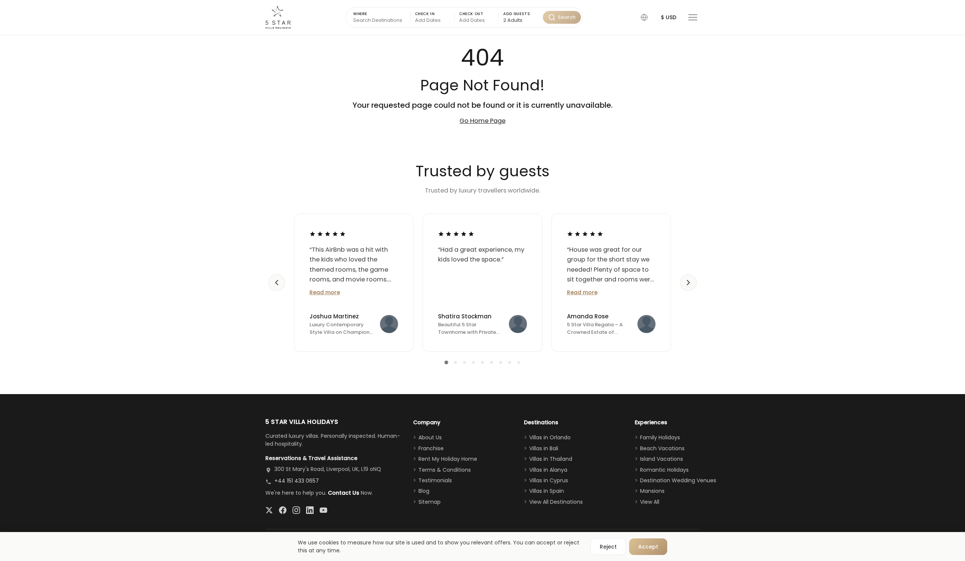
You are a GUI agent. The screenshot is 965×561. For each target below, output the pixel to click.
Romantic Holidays (664, 470)
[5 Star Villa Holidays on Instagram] (296, 510)
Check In (425, 14)
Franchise (431, 448)
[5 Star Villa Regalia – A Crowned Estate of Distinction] (646, 324)
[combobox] (520, 20)
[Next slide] (688, 282)
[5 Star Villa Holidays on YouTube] (323, 510)
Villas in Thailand (550, 459)
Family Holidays (660, 437)
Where (360, 14)
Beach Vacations (662, 448)
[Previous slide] (276, 282)
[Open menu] (693, 17)
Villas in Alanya (548, 470)
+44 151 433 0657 (296, 481)
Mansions (652, 491)
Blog (423, 491)
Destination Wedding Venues (678, 480)
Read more (324, 292)
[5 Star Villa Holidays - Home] (278, 17)
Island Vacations (661, 459)
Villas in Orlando (550, 437)
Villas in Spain (546, 491)
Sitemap (429, 502)
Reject (608, 546)
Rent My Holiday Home (447, 459)
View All (649, 502)
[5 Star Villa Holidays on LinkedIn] (310, 510)
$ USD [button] (668, 17)
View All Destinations (556, 502)
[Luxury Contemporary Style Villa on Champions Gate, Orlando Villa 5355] (389, 324)
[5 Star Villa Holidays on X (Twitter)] (269, 510)
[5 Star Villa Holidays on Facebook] (282, 510)
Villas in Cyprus (548, 480)
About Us (430, 437)
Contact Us (343, 493)
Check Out (471, 14)
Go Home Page (482, 120)
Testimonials (435, 480)
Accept (648, 546)
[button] (644, 17)
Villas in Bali (543, 448)
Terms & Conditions (444, 470)
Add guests (516, 14)
